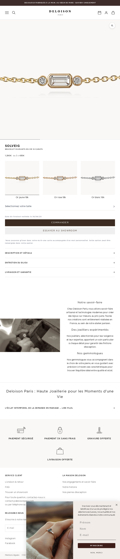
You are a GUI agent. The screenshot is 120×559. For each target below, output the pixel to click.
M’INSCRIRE (96, 546)
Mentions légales (12, 555)
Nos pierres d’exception (74, 492)
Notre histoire (69, 487)
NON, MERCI (96, 553)
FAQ (7, 487)
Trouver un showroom (16, 492)
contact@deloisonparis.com (19, 501)
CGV (24, 555)
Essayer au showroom (60, 231)
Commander (60, 223)
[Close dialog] (116, 505)
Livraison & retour (14, 482)
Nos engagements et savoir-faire (79, 482)
